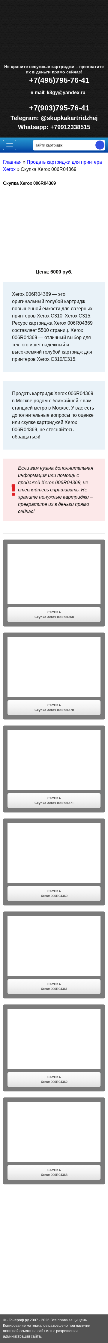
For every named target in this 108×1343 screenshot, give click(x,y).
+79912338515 (70, 127)
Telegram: (25, 118)
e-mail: (57, 92)
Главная (12, 162)
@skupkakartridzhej (69, 118)
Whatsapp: (34, 127)
